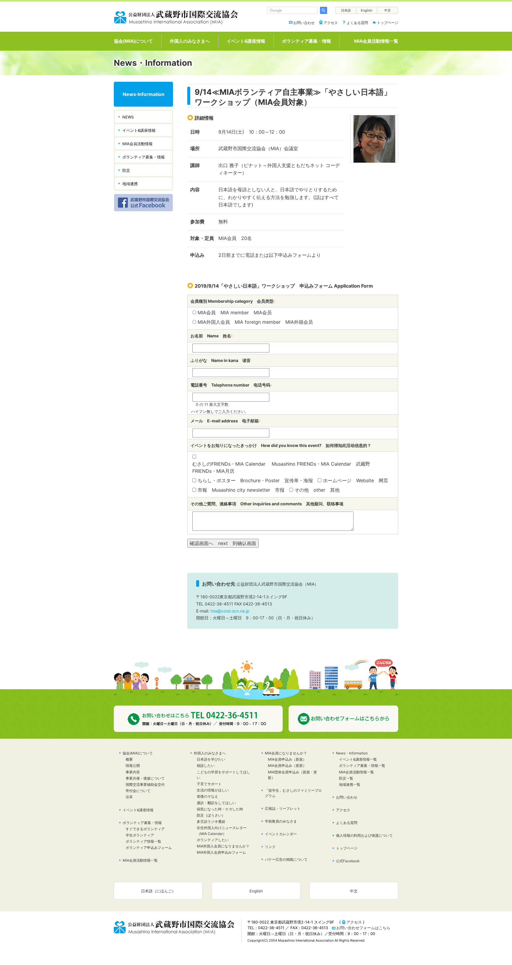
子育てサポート (209, 784)
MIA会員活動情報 (137, 143)
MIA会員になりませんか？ (286, 753)
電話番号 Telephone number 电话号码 (231, 384)
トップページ (387, 22)
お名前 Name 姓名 (212, 335)
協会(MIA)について (133, 41)
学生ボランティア (140, 835)
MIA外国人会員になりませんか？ (223, 846)
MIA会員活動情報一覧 (376, 41)
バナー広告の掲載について (286, 859)
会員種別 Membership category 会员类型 (233, 301)
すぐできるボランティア (145, 829)
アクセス (331, 22)
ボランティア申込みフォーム (149, 847)
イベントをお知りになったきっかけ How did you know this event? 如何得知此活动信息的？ (281, 445)
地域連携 (130, 183)
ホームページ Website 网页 (355, 480)
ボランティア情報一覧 (143, 841)
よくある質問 (357, 22)
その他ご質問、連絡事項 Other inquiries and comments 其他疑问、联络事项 (267, 503)
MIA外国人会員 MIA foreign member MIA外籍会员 (255, 322)
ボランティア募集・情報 (306, 41)
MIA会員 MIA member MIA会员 (235, 312)
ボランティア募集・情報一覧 (362, 765)
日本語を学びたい (211, 759)
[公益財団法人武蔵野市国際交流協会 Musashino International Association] (176, 16)
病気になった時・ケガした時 (220, 809)
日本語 (346, 10)
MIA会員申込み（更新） (287, 765)
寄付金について (138, 790)
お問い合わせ (304, 22)
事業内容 (133, 772)
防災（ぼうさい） (213, 815)
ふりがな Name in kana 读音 (221, 360)
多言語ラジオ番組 (211, 821)
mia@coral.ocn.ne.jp (229, 610)
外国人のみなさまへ (190, 41)
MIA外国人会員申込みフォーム (221, 852)
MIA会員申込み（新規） (287, 759)
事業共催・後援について (145, 778)
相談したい (206, 765)
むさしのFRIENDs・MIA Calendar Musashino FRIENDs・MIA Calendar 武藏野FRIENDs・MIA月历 (281, 467)
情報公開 (133, 765)
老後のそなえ (207, 796)
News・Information (352, 753)
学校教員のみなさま (281, 821)
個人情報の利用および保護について (364, 835)
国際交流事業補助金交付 (145, 784)
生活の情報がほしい (213, 790)
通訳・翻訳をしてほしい (216, 803)
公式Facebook (348, 861)
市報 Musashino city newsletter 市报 (241, 490)
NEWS (128, 117)
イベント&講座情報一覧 (358, 759)
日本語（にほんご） (158, 891)
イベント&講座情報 (246, 41)
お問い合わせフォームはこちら (363, 927)
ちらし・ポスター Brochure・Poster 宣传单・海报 (255, 480)
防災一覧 (346, 778)
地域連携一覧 (349, 784)
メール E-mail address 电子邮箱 (225, 420)
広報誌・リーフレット (282, 808)
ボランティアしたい (213, 840)
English (366, 10)
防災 (126, 170)
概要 (129, 759)
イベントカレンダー (281, 834)
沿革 (129, 797)
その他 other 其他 (317, 490)
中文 (387, 10)
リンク (270, 846)
